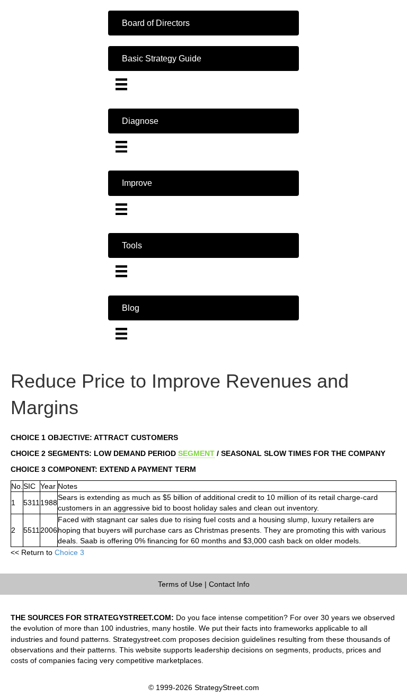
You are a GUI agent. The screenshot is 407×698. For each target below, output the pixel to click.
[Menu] (121, 84)
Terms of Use (180, 584)
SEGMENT (196, 453)
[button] (203, 23)
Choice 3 (69, 552)
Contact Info (229, 584)
